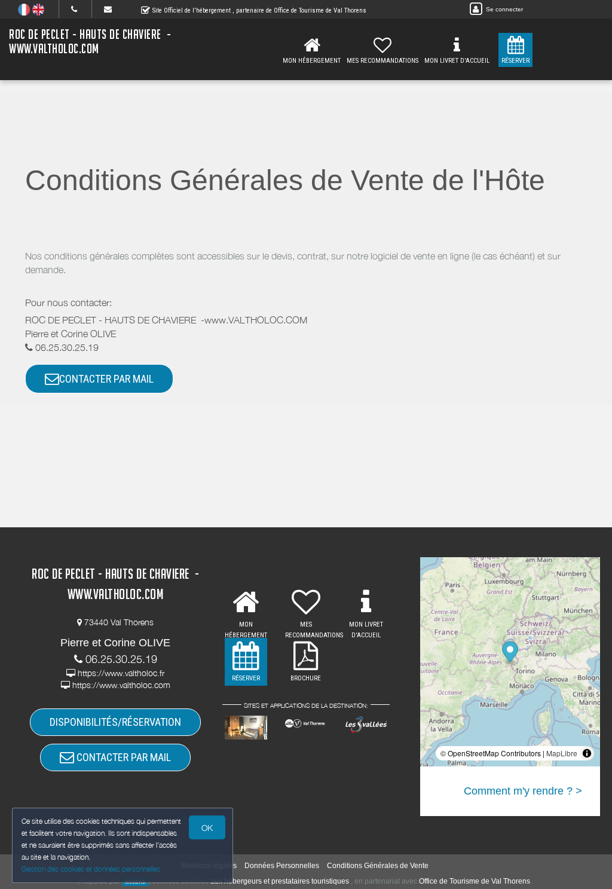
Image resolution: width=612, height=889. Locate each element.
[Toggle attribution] (587, 753)
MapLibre (561, 753)
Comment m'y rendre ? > (523, 791)
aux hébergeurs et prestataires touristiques (279, 881)
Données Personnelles (281, 865)
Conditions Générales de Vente (378, 865)
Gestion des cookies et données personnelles (91, 868)
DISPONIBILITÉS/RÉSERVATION (115, 722)
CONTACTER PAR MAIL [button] (106, 378)
